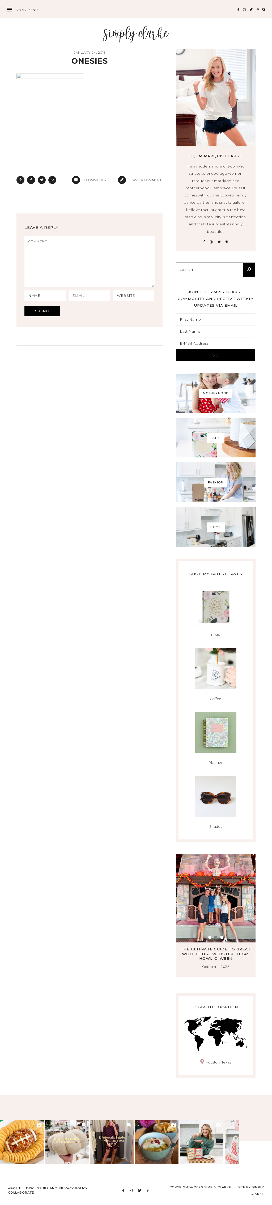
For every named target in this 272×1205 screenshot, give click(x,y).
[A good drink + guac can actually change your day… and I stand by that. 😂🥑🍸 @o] (156, 1142)
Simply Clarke (136, 34)
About (14, 1188)
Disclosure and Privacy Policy (57, 1188)
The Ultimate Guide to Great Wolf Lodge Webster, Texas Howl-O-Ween (216, 953)
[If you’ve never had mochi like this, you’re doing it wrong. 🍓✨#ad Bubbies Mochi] (201, 1142)
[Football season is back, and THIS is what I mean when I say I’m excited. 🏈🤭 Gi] (22, 1142)
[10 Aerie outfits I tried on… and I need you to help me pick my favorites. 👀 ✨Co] (112, 1142)
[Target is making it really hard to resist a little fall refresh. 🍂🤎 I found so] (67, 1142)
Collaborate (21, 1192)
